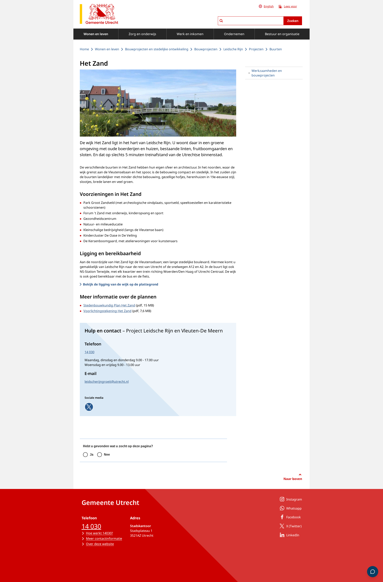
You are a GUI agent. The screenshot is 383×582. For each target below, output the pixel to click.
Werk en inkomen (190, 34)
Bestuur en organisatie (282, 34)
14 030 (89, 352)
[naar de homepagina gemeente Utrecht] (99, 14)
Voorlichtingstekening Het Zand (107, 311)
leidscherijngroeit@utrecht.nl (107, 381)
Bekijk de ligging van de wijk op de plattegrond (120, 284)
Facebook (293, 517)
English (269, 6)
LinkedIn (292, 535)
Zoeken (292, 21)
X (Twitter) (294, 526)
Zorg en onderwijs (142, 34)
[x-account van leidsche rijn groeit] (89, 407)
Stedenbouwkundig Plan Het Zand (109, 305)
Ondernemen (234, 34)
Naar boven (292, 479)
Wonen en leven (96, 34)
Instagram (294, 499)
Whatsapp (294, 508)
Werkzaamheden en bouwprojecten (267, 72)
